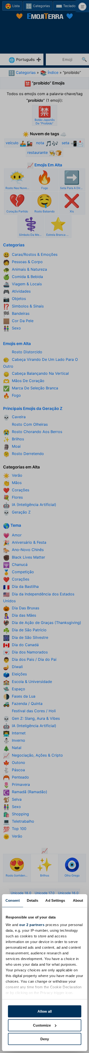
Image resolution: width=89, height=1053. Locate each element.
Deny (44, 1039)
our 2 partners (31, 925)
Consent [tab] (12, 900)
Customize (42, 1025)
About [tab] (78, 900)
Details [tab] (32, 900)
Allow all (44, 1011)
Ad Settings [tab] (55, 900)
